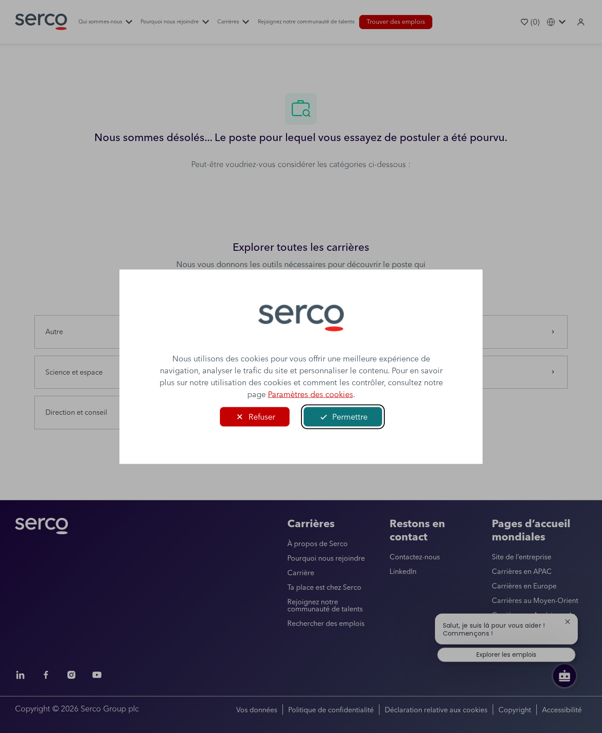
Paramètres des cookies (310, 394)
